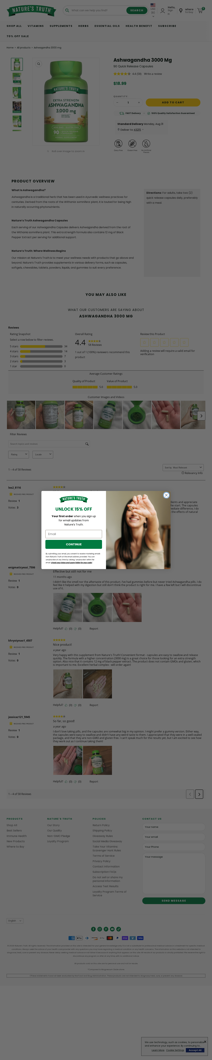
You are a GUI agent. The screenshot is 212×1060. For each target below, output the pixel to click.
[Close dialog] (166, 495)
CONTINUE (74, 544)
